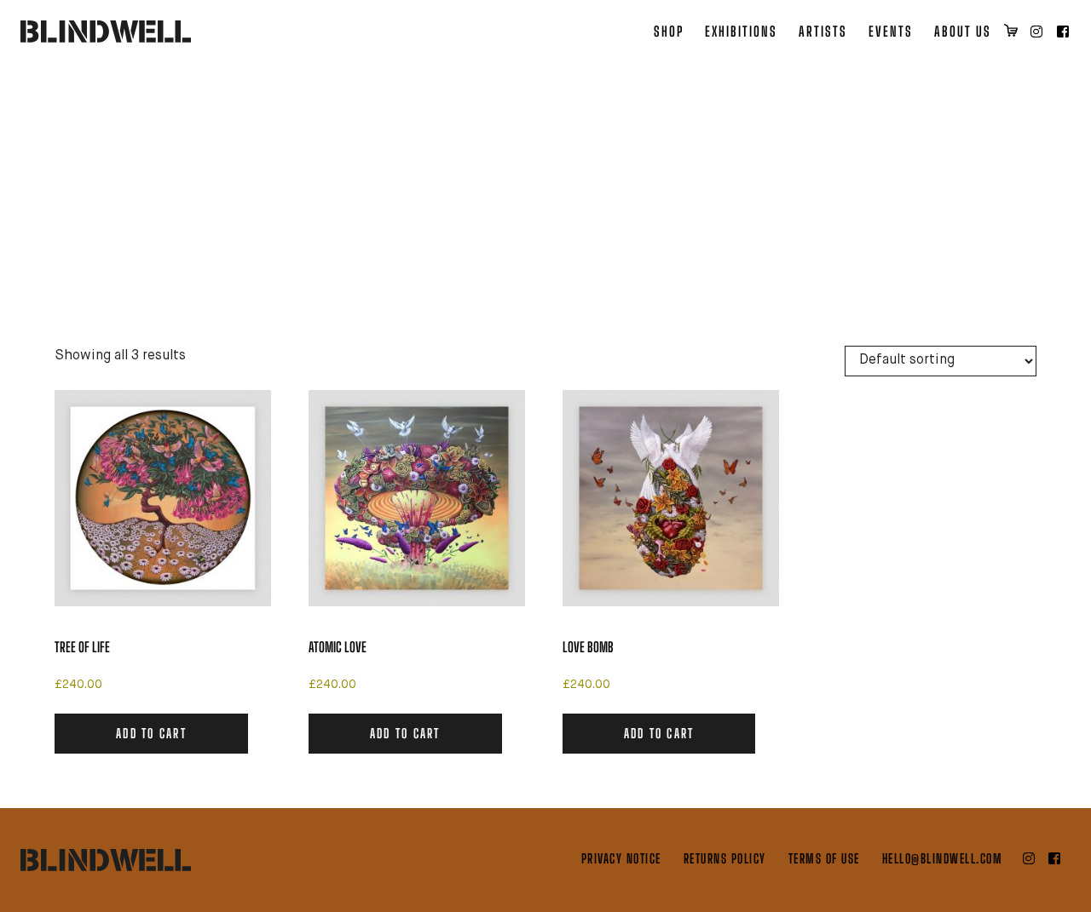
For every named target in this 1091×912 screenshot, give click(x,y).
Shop (669, 31)
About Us (962, 31)
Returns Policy (725, 858)
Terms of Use (824, 858)
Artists (823, 31)
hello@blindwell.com (942, 858)
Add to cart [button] (151, 733)
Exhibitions (741, 31)
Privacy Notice (621, 858)
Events (891, 31)
